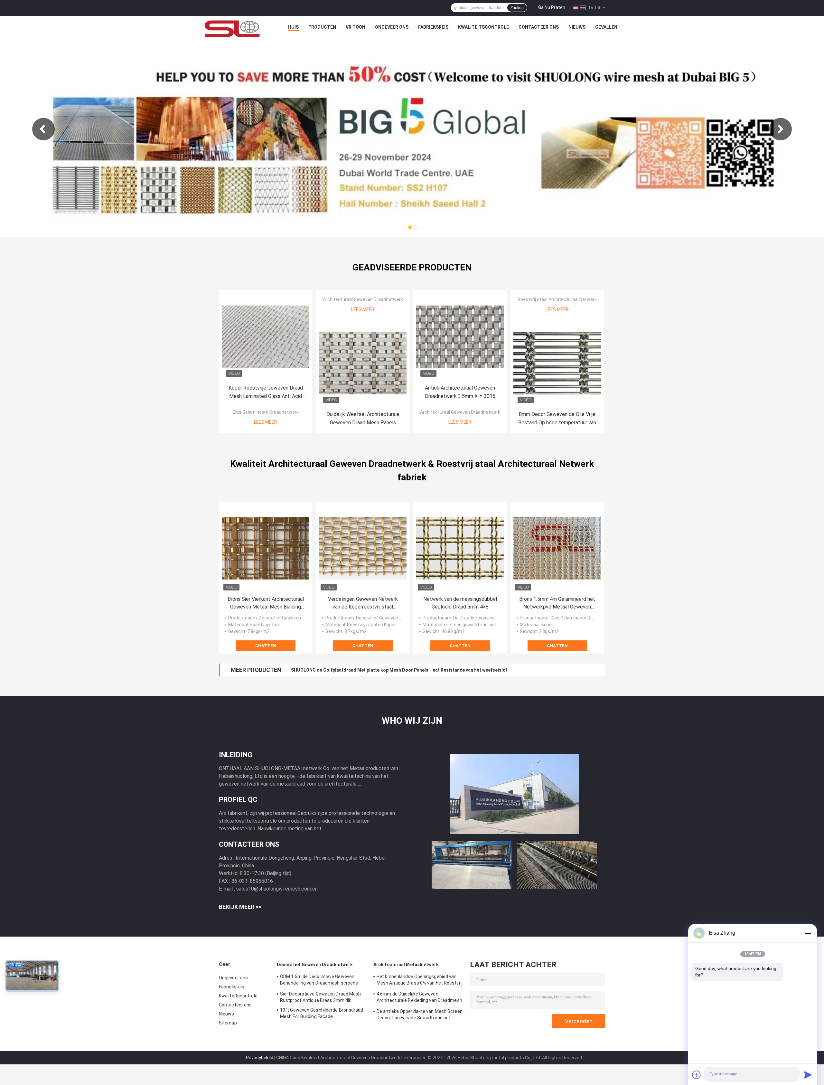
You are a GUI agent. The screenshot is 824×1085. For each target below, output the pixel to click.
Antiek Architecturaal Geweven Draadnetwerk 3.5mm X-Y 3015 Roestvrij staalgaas (460, 393)
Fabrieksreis (433, 27)
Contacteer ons (539, 27)
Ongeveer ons (391, 27)
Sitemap (228, 1022)
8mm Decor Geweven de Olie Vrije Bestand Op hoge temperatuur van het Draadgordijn (557, 419)
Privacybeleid (259, 1057)
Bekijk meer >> (240, 906)
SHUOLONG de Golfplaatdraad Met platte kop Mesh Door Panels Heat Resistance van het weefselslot (399, 670)
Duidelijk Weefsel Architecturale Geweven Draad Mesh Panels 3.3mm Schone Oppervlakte (362, 419)
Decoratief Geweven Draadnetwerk (315, 964)
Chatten (265, 645)
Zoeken (517, 7)
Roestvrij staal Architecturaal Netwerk (557, 299)
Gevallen (606, 27)
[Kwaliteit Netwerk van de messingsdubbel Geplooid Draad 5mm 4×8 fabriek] (460, 548)
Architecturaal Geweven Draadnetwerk (363, 299)
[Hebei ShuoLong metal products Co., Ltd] (232, 28)
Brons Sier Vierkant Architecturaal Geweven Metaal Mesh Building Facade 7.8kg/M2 (266, 603)
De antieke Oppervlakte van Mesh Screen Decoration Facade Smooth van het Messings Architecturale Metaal (420, 1015)
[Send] (808, 1075)
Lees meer (265, 422)
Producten (322, 27)
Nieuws (576, 27)
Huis (293, 27)
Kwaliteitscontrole (483, 27)
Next (780, 129)
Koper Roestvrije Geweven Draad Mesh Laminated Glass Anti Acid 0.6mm (266, 393)
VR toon (355, 27)
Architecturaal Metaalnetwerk (406, 964)
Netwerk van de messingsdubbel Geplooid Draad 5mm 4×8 (460, 603)
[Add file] (696, 1075)
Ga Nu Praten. (552, 7)
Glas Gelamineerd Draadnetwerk (265, 412)
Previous (43, 129)
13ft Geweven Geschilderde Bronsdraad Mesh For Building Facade (321, 1013)
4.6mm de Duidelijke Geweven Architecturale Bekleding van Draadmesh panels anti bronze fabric (419, 998)
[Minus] (808, 933)
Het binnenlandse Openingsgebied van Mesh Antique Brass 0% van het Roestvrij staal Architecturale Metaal (420, 980)
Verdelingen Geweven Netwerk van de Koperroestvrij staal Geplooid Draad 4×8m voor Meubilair (363, 603)
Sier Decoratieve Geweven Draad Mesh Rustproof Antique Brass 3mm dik (320, 997)
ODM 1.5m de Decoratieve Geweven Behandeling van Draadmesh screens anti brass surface (319, 980)
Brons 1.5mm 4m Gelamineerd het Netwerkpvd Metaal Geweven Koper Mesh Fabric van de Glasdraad (557, 603)
